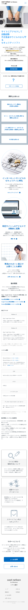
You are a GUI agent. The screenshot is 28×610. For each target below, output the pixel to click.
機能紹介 (7, 592)
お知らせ (18, 589)
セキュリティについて (13, 192)
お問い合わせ (14, 566)
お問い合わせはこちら (13, 276)
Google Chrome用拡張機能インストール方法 (12, 301)
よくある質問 (14, 559)
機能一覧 (13, 238)
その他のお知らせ (14, 139)
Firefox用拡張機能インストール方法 (10, 304)
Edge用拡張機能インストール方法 (9, 299)
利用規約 (18, 592)
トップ (6, 589)
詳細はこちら (10, 365)
